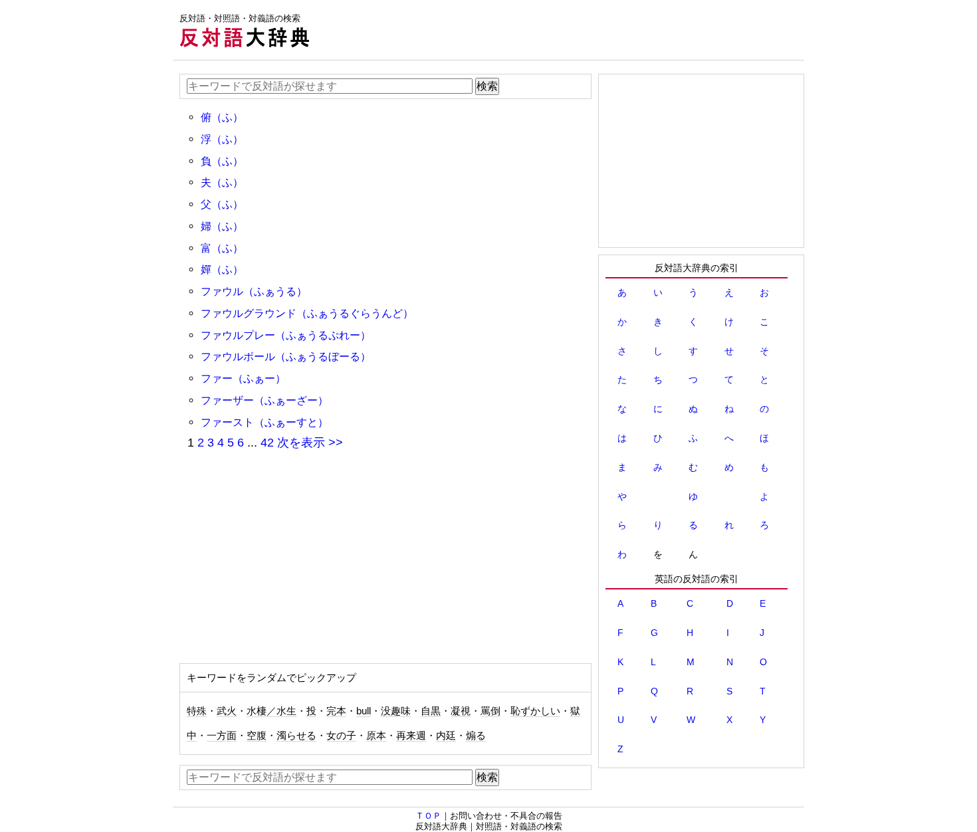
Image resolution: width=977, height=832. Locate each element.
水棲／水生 (271, 711)
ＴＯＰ (428, 816)
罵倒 (490, 711)
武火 (227, 711)
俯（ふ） (222, 117)
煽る (476, 735)
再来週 (411, 735)
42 (267, 442)
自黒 (431, 711)
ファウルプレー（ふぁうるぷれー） (286, 335)
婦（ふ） (222, 226)
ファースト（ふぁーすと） (264, 422)
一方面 (222, 735)
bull (363, 711)
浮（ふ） (222, 139)
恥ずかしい (535, 711)
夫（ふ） (222, 182)
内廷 (446, 735)
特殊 (197, 711)
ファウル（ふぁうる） (254, 291)
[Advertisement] (562, 30)
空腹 (257, 735)
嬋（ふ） (222, 269)
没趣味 (396, 711)
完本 (336, 711)
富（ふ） (222, 248)
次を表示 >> (310, 442)
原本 (376, 735)
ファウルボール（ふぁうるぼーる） (286, 356)
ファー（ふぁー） (243, 378)
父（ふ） (222, 204)
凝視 (461, 711)
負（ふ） (222, 161)
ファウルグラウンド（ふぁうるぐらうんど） (307, 313)
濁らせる (296, 735)
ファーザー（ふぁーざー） (264, 400)
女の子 (341, 735)
